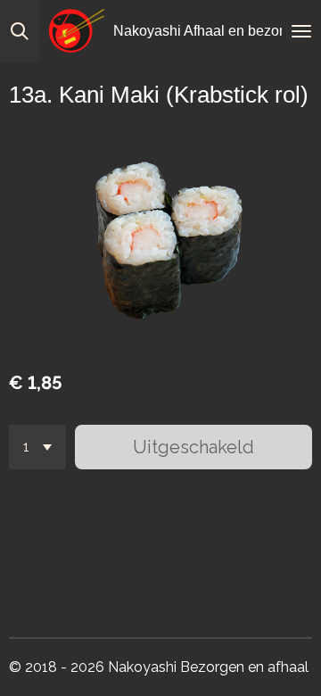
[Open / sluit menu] (301, 31)
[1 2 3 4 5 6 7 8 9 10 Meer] (37, 447)
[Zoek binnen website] (19, 31)
